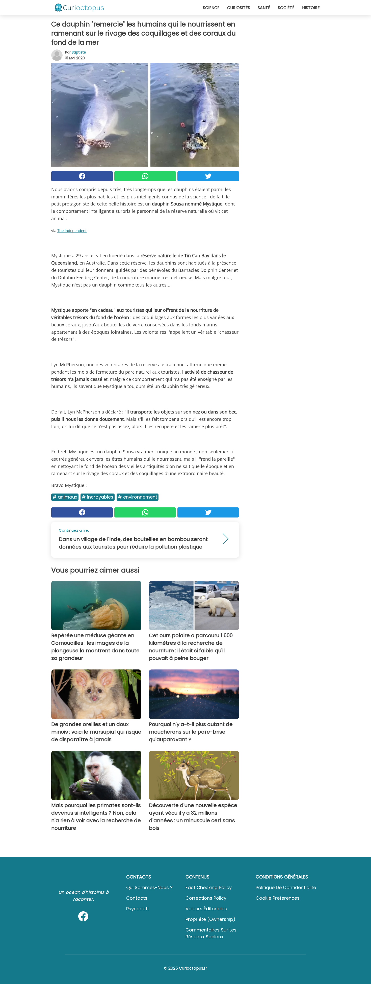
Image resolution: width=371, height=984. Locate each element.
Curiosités (238, 8)
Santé (264, 8)
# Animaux (64, 497)
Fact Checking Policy (209, 887)
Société (286, 8)
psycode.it (137, 908)
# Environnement (137, 497)
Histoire (311, 8)
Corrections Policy (206, 898)
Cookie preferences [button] (278, 898)
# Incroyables (97, 497)
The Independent (72, 230)
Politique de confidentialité (286, 887)
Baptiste (79, 52)
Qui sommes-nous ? (149, 887)
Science (211, 8)
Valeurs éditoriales (206, 908)
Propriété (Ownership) (210, 919)
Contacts (136, 898)
